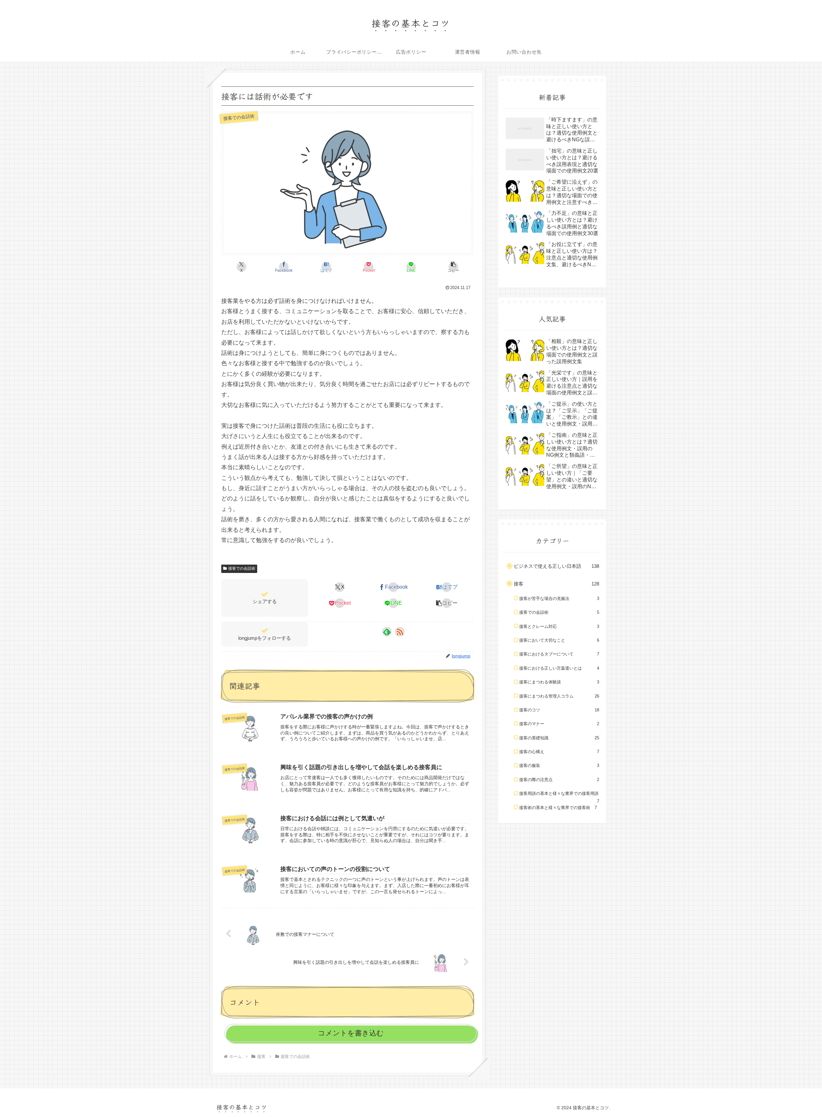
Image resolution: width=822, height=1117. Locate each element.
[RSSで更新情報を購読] (400, 631)
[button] (453, 266)
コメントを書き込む (351, 1033)
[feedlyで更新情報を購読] (387, 631)
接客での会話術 (241, 568)
